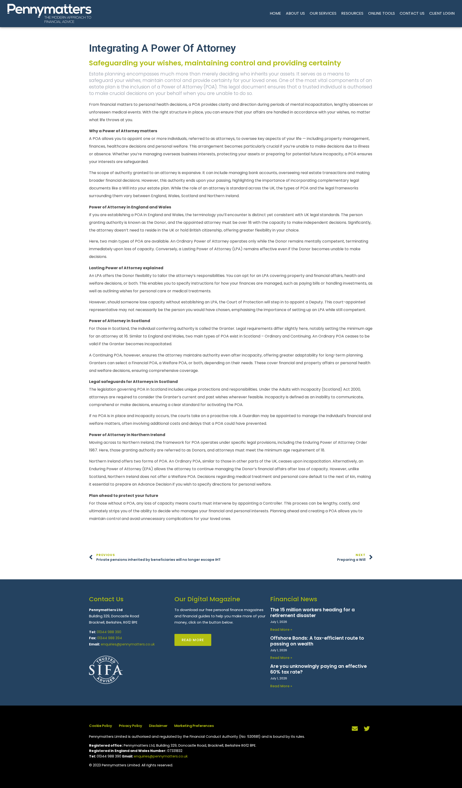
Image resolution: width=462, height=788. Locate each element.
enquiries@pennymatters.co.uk (128, 644)
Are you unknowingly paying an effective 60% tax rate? (318, 669)
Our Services (323, 13)
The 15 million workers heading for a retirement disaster (312, 613)
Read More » (281, 629)
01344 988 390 (109, 632)
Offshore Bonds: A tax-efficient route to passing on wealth (317, 641)
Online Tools (381, 13)
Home (275, 13)
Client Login (442, 13)
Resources (352, 13)
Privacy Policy (130, 725)
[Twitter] (367, 728)
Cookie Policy (100, 725)
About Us (295, 13)
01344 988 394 (109, 638)
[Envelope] (355, 728)
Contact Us (412, 13)
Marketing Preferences (194, 725)
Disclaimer (158, 725)
